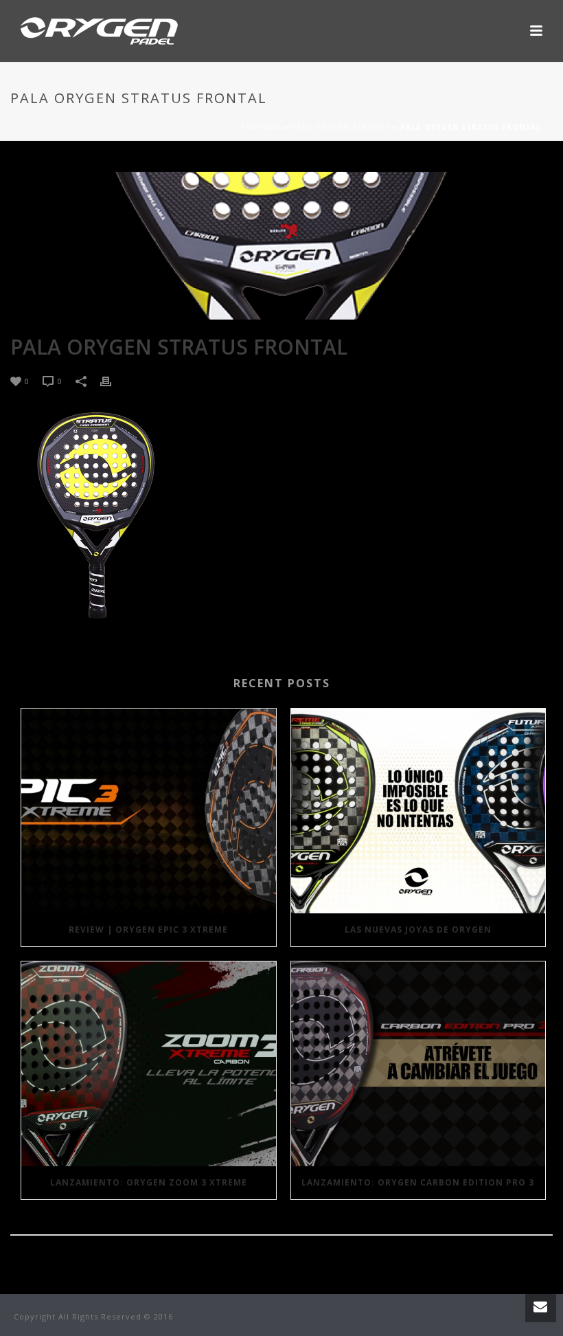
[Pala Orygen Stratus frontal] (281, 246)
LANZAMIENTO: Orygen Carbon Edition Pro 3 (417, 1182)
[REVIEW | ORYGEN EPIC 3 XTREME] (148, 811)
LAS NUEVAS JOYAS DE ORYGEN (418, 929)
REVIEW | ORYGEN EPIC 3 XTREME (148, 929)
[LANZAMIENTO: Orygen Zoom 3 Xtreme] (148, 1063)
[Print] (112, 380)
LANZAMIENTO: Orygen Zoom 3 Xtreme (148, 1182)
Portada (260, 127)
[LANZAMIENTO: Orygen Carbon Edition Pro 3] (418, 1063)
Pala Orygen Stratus (340, 127)
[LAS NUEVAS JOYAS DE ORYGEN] (418, 811)
